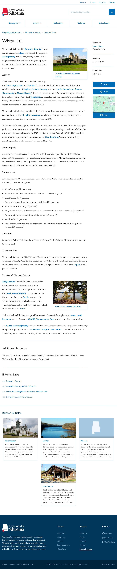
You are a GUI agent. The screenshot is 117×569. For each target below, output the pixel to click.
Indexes (36, 23)
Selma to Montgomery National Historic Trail (27, 391)
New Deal (31, 85)
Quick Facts (104, 23)
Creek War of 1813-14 (16, 293)
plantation (36, 96)
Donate (112, 2)
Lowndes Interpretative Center (46, 329)
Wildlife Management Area (41, 319)
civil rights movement (30, 115)
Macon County (24, 93)
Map (105, 115)
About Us (102, 2)
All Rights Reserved (82, 564)
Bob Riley (54, 137)
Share (105, 84)
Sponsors (83, 2)
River (22, 308)
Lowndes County (33, 49)
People (82, 537)
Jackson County (39, 89)
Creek (25, 297)
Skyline (27, 89)
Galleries (81, 23)
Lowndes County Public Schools (20, 386)
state (21, 53)
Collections (58, 23)
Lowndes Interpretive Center (19, 396)
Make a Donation (86, 549)
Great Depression (14, 85)
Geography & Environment (12, 32)
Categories (13, 23)
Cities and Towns (50, 32)
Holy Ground (8, 281)
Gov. (47, 137)
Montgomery (8, 56)
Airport (76, 264)
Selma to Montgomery (17, 325)
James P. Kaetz (98, 46)
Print (106, 91)
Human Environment (32, 32)
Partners (92, 2)
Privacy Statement (108, 564)
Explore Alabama (63, 545)
